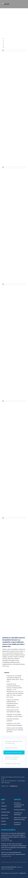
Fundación (4, 806)
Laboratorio (4, 815)
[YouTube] (12, 790)
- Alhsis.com (22, 873)
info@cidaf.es (13, 786)
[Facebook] (2, 790)
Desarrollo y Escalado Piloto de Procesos (12, 758)
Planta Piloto (5, 818)
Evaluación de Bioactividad (13, 752)
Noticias (3, 821)
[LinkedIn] (9, 790)
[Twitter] (6, 790)
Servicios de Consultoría (12, 763)
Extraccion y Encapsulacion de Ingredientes (19, 804)
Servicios (3, 809)
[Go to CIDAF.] (2, 27)
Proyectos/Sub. (5, 812)
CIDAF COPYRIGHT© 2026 (8, 867)
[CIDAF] (6, 4)
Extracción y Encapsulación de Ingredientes (13, 742)
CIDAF (3, 803)
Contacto (3, 824)
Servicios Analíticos (11, 747)
